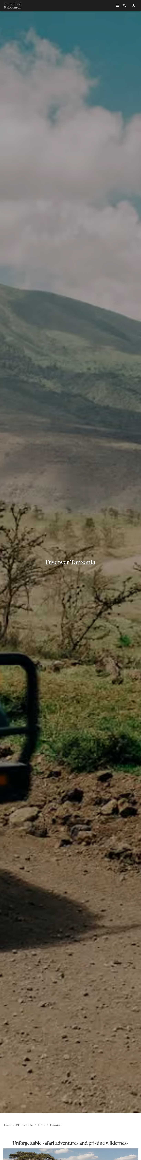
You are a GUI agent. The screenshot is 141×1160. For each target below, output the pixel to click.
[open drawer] (117, 5)
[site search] (124, 5)
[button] (105, 1155)
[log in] (133, 6)
